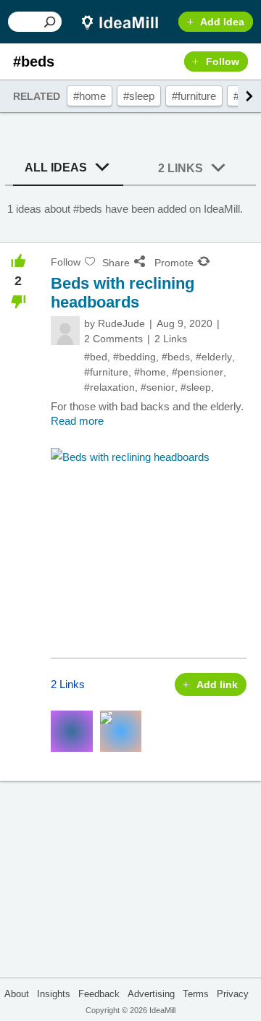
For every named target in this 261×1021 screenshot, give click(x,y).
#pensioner (197, 372)
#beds (176, 357)
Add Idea (222, 21)
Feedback (99, 993)
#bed (95, 357)
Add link (217, 684)
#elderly (214, 357)
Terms (196, 993)
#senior (158, 387)
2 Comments (113, 338)
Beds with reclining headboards (122, 292)
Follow (222, 61)
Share (116, 262)
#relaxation (109, 387)
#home (89, 96)
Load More (130, 835)
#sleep (138, 96)
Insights (53, 993)
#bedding (134, 357)
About (16, 993)
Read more (77, 421)
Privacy (233, 993)
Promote (174, 262)
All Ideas (56, 167)
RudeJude (121, 323)
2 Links (180, 168)
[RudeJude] (65, 330)
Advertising (151, 993)
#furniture (194, 96)
